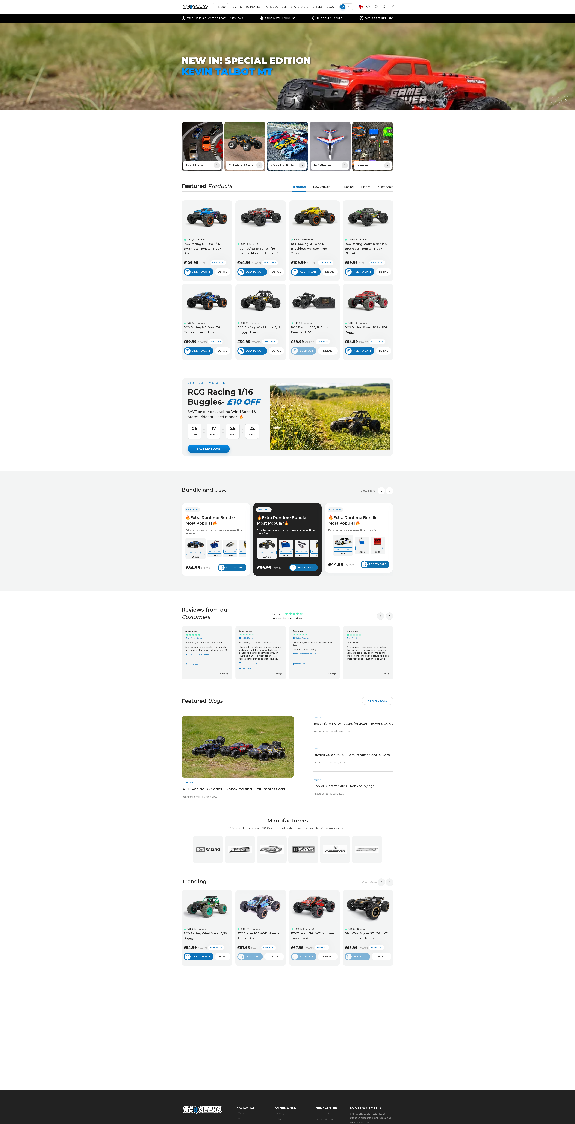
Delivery (279, 1113)
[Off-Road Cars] (244, 146)
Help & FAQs (323, 1113)
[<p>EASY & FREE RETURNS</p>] (376, 18)
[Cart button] (392, 7)
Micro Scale (385, 187)
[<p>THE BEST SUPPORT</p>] (327, 18)
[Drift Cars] (202, 146)
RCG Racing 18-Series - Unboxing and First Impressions (234, 789)
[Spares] (372, 146)
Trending (299, 187)
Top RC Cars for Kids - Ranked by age (344, 786)
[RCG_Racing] (208, 849)
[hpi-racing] (303, 849)
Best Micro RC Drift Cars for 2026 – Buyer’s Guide (353, 723)
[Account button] (384, 7)
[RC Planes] (330, 146)
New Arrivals (321, 187)
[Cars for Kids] (287, 146)
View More (367, 490)
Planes (365, 187)
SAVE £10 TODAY (209, 448)
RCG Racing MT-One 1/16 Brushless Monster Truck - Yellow (310, 248)
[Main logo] (195, 7)
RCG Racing (346, 187)
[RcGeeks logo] (202, 1110)
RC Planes (242, 1119)
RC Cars (240, 1113)
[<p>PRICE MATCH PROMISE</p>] (277, 18)
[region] (287, 652)
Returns (279, 1119)
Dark (349, 7)
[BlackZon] (240, 849)
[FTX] (272, 849)
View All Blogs (377, 700)
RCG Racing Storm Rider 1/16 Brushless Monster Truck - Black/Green (366, 248)
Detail (222, 271)
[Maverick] (367, 849)
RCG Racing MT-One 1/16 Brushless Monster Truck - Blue (203, 248)
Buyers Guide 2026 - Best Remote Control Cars (352, 755)
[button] (555, 100)
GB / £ (366, 6)
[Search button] (376, 7)
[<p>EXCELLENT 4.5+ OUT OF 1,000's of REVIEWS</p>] (212, 18)
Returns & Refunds (326, 1119)
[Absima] (335, 849)
